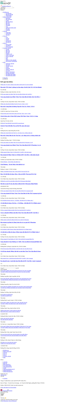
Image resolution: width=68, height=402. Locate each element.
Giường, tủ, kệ (9, 54)
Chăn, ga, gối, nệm (10, 55)
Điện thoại (8, 18)
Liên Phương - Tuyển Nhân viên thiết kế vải (12, 164)
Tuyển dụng (8, 33)
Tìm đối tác (8, 45)
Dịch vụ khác (8, 44)
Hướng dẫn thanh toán (8, 371)
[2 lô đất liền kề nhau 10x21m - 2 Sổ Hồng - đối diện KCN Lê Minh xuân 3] (17, 200)
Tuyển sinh (8, 32)
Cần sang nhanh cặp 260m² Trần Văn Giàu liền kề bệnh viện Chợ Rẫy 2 (20, 97)
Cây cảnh (8, 70)
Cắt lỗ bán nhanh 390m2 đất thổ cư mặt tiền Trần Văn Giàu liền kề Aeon (21, 251)
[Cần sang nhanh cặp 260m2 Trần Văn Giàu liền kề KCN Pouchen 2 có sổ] (17, 142)
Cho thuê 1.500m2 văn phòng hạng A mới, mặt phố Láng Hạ (13, 303)
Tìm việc (8, 34)
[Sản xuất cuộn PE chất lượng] (7, 318)
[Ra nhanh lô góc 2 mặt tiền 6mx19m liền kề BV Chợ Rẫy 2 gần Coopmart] (17, 258)
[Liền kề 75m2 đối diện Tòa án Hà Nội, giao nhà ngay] (12, 123)
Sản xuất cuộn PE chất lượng (7, 319)
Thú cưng (8, 64)
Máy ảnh (8, 23)
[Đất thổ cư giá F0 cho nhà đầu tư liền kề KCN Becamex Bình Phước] (16, 181)
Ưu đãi (4, 368)
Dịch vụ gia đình (9, 46)
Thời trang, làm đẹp (10, 63)
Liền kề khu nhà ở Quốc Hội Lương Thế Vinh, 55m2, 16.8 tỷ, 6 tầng (19, 116)
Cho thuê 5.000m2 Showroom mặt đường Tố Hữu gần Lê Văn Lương (15, 327)
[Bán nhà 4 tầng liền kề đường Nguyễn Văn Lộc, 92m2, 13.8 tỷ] (14, 104)
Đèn (7, 58)
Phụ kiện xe (8, 42)
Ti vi (7, 26)
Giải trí (7, 67)
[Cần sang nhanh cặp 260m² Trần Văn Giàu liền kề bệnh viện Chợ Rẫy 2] (16, 94)
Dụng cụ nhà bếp (9, 56)
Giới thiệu (5, 362)
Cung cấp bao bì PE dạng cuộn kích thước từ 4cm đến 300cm (13, 335)
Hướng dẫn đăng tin (7, 370)
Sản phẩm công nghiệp (10, 74)
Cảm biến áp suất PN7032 (6, 295)
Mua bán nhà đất (9, 14)
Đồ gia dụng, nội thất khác (11, 61)
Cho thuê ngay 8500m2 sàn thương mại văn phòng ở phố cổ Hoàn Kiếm (16, 287)
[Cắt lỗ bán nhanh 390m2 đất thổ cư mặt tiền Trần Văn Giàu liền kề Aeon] (16, 248)
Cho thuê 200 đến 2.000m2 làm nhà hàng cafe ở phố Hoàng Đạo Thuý (15, 279)
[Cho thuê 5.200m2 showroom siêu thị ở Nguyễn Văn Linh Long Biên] (16, 270)
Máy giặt (8, 50)
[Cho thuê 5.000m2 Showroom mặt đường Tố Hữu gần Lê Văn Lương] (16, 326)
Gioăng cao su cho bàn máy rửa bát (8, 343)
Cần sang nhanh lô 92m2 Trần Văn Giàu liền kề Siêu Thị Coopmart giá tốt (21, 193)
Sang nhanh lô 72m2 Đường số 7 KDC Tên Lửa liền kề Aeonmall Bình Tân (21, 241)
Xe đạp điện (8, 40)
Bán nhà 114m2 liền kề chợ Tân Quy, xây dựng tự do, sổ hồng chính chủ (20, 135)
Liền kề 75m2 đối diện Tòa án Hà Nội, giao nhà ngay (15, 125)
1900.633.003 (3, 375)
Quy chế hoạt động (7, 365)
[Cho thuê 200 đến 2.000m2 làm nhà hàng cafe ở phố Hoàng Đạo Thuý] (16, 278)
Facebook (5, 378)
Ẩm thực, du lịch (9, 66)
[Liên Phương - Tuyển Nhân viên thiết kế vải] (10, 161)
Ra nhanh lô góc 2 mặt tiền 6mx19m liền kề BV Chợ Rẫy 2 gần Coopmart (21, 261)
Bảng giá (5, 363)
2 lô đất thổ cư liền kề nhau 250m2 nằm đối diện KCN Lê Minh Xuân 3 (20, 232)
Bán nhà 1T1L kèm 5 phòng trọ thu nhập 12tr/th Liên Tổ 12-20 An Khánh (21, 87)
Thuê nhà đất (8, 15)
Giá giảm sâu (8, 13)
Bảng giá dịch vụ (6, 364)
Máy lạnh (8, 51)
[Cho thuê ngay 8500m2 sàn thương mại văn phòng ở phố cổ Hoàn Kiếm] (16, 286)
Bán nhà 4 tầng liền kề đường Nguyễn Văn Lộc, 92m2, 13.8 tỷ (18, 106)
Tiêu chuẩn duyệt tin (7, 366)
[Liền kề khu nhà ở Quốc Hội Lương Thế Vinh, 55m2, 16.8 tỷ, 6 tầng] (16, 113)
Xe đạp (7, 39)
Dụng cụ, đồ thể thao (10, 71)
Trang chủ (5, 77)
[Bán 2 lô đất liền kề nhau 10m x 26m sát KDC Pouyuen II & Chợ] (15, 171)
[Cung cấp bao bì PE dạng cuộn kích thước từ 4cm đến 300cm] (14, 334)
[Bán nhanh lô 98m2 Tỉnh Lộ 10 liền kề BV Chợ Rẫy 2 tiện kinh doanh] (16, 152)
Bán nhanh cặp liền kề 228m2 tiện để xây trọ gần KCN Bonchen (18, 222)
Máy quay (8, 24)
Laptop (7, 20)
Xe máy (7, 38)
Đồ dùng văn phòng (10, 73)
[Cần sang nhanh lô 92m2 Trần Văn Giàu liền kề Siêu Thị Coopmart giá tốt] (17, 190)
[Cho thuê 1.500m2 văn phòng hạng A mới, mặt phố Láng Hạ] (14, 302)
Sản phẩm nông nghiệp (11, 75)
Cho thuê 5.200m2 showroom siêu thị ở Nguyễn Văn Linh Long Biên (15, 271)
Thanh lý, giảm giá (10, 69)
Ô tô (7, 37)
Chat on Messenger (12, 400)
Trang (2, 268)
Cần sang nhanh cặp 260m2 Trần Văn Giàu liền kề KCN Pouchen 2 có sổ (21, 145)
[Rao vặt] (6, 4)
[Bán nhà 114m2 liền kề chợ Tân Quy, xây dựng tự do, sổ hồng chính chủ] (16, 132)
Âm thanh (8, 25)
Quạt (7, 57)
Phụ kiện (8, 28)
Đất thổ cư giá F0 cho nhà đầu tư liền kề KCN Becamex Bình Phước (19, 183)
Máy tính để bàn (9, 21)
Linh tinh (8, 68)
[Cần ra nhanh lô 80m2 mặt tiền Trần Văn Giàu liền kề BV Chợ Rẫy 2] (16, 210)
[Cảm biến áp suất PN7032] (7, 294)
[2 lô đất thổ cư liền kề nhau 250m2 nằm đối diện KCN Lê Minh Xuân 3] (16, 229)
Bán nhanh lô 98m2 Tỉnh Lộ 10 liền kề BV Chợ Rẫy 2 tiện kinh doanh (20, 154)
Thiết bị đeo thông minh (11, 27)
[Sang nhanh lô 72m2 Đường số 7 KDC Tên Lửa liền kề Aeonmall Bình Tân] (17, 239)
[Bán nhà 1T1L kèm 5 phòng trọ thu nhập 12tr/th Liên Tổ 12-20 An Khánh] (17, 84)
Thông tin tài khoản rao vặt (9, 369)
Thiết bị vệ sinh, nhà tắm (11, 60)
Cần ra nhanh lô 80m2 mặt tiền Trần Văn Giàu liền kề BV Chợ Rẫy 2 (20, 212)
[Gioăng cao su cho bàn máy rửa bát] (8, 342)
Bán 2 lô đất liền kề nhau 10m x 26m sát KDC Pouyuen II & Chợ (18, 174)
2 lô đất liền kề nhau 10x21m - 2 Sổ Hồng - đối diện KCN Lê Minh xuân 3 (21, 203)
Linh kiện (8, 30)
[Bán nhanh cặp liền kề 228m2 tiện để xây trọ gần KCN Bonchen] (15, 219)
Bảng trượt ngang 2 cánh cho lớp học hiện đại (10, 311)
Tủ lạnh (7, 49)
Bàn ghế (7, 52)
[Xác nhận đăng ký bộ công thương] (8, 387)
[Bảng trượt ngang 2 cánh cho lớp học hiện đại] (11, 310)
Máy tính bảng (9, 19)
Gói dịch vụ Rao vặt (6, 6)
